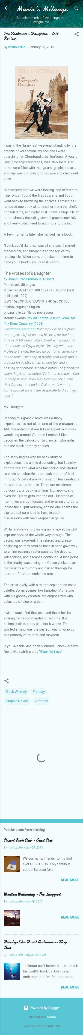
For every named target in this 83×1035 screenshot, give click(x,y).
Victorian (41, 701)
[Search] (76, 9)
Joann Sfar (16, 279)
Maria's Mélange (41, 9)
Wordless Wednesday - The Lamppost (32, 894)
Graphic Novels (17, 701)
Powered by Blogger (44, 1008)
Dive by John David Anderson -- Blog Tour (35, 944)
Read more (70, 880)
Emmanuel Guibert (40, 279)
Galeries (51, 1016)
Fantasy (39, 692)
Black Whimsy (50, 652)
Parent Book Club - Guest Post (28, 840)
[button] (76, 34)
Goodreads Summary (19, 329)
